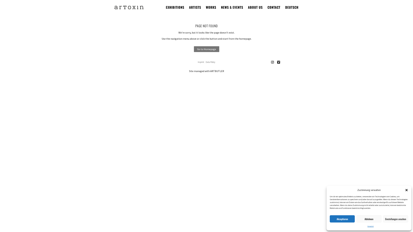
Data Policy (210, 62)
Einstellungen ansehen (395, 219)
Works (211, 7)
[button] (406, 190)
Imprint (371, 226)
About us (255, 7)
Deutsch (291, 7)
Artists (195, 7)
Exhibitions (175, 7)
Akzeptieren (342, 219)
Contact (273, 7)
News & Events (232, 7)
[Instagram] (272, 62)
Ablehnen (369, 219)
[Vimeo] (278, 62)
